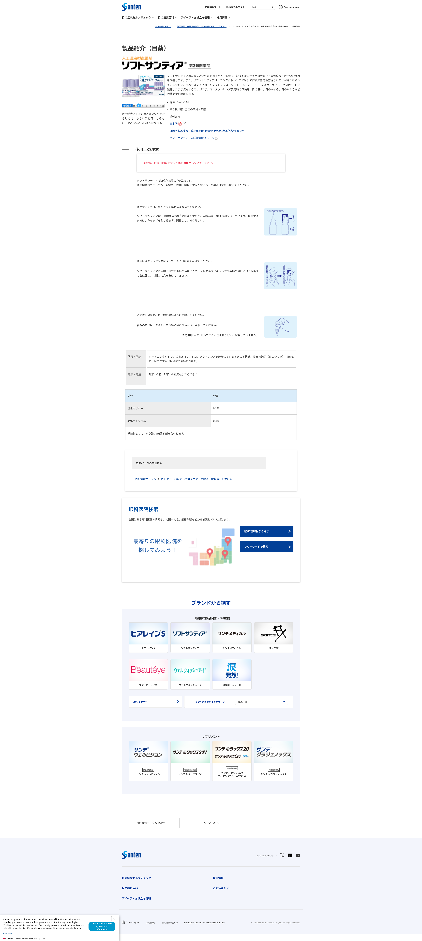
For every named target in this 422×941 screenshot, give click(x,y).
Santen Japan (291, 7)
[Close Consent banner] (113, 918)
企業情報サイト (213, 7)
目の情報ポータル (145, 479)
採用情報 (218, 878)
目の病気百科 (130, 888)
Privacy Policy (9, 933)
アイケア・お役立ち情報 (136, 898)
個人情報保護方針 (170, 922)
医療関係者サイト (235, 7)
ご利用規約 (150, 922)
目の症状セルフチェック (136, 878)
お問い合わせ (221, 888)
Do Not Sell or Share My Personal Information (204, 922)
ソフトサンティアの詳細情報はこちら (192, 138)
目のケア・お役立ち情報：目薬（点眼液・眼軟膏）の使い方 (196, 479)
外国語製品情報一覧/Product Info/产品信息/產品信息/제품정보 (207, 131)
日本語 (174, 123)
